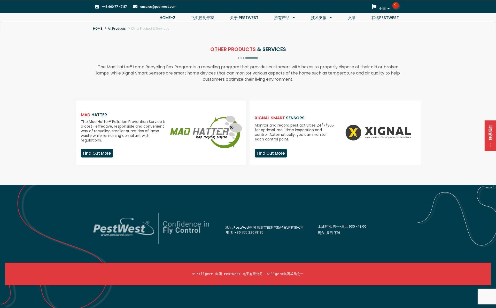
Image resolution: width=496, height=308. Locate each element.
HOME (97, 28)
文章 (352, 17)
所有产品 (282, 17)
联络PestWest (385, 17)
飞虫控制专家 (202, 17)
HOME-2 (167, 17)
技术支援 (319, 17)
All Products (117, 28)
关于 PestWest (244, 17)
